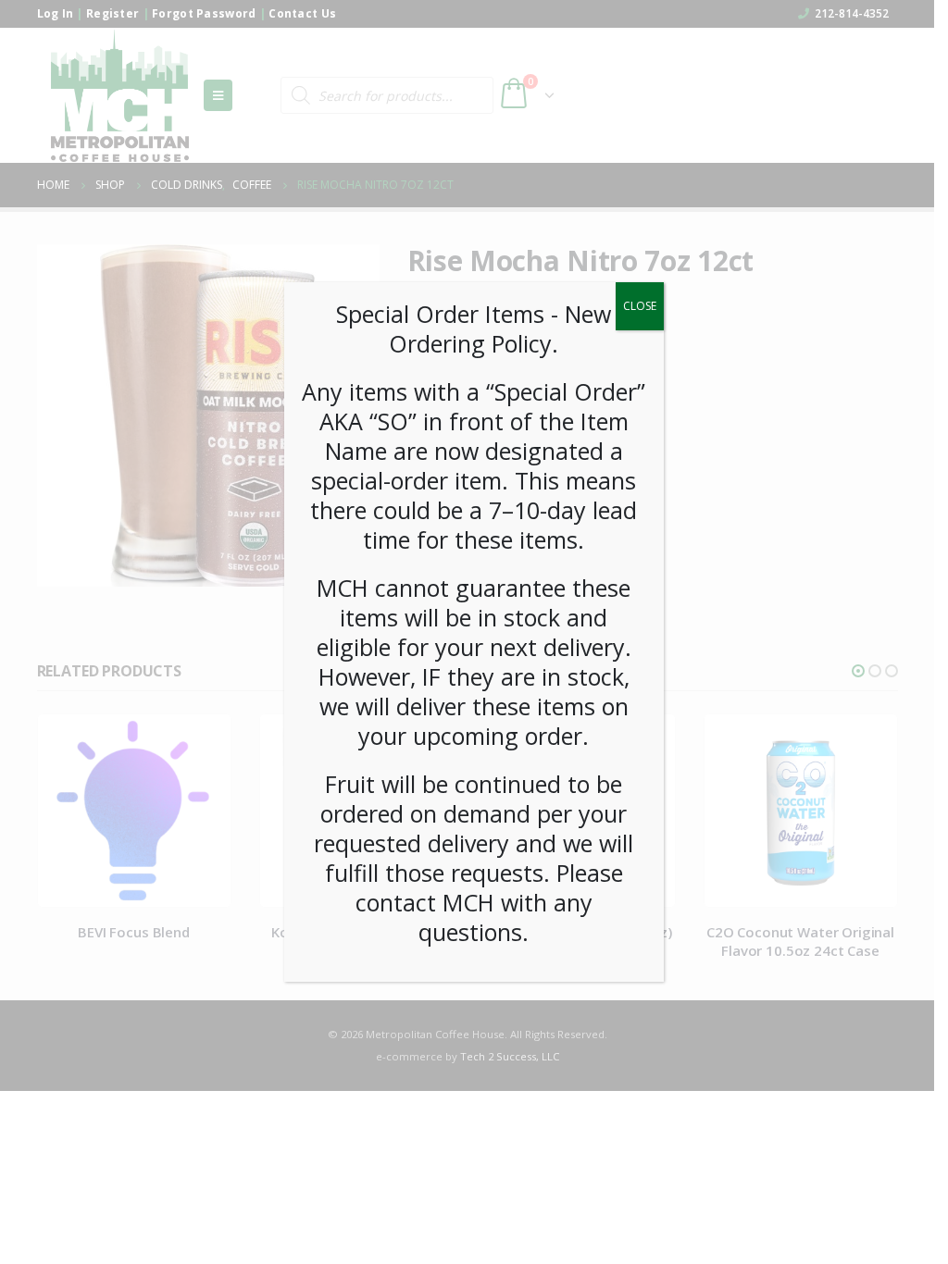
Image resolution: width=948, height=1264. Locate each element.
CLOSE (639, 306)
